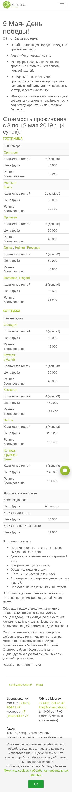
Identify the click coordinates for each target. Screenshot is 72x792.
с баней (9, 359)
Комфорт (10, 389)
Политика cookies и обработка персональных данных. (36, 772)
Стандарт (10, 324)
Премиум (10, 217)
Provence (33, 247)
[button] (62, 5)
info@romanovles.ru (52, 707)
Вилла (8, 420)
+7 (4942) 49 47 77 (17, 713)
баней (8, 459)
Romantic (10, 278)
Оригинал (11, 152)
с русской (10, 454)
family (8, 187)
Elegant (24, 278)
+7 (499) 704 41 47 (18, 704)
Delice (8, 247)
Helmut (20, 247)
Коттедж (10, 355)
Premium (10, 182)
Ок (36, 784)
